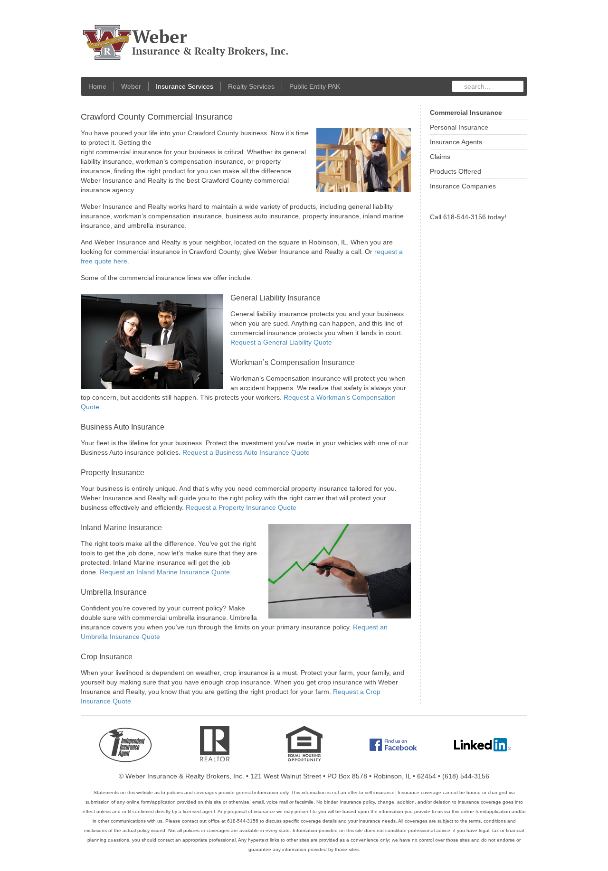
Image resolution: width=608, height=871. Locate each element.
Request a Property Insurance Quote (241, 507)
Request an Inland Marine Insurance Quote (165, 572)
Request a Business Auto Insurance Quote (246, 452)
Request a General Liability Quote (281, 342)
